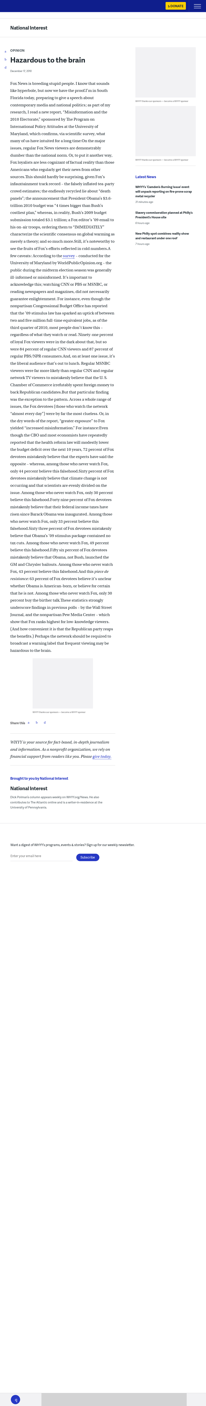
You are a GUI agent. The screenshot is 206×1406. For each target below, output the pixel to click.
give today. (102, 756)
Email (45, 722)
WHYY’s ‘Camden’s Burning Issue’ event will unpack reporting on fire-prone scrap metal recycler (163, 191)
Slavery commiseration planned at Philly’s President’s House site (164, 214)
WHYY (15, 6)
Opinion (17, 50)
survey (68, 255)
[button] (15, 1399)
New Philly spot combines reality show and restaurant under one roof (162, 235)
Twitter (37, 722)
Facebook (29, 722)
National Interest (28, 27)
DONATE (176, 6)
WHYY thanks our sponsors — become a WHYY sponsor (59, 712)
